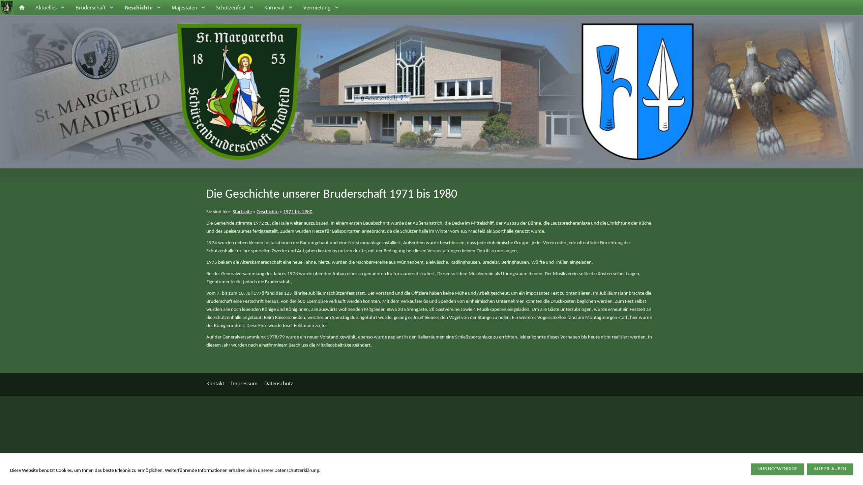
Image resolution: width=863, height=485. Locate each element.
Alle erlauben (830, 469)
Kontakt (215, 383)
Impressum (244, 383)
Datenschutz (278, 383)
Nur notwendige (777, 469)
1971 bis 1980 (298, 212)
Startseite (242, 212)
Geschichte (267, 212)
